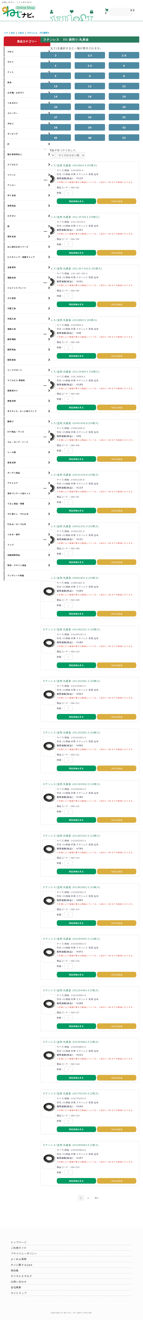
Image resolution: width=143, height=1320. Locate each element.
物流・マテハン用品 (16, 565)
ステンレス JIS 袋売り (38, 32)
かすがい (11, 215)
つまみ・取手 (13, 534)
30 (90, 117)
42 (124, 127)
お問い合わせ (19, 1281)
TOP (6, 32)
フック (10, 544)
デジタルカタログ (21, 1276)
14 (56, 96)
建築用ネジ (12, 390)
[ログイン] (91, 12)
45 (56, 138)
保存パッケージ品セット (19, 493)
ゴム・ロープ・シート (17, 441)
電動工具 (11, 328)
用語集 (15, 1270)
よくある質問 (19, 1259)
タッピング (12, 133)
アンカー (11, 185)
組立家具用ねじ (14, 154)
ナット (10, 72)
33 (124, 117)
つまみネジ (12, 102)
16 (90, 96)
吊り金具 (11, 195)
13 (124, 86)
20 (56, 107)
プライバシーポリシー (24, 1253)
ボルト (10, 61)
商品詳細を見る (76, 201)
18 (124, 96)
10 (56, 86)
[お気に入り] (71, 12)
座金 (13, 32)
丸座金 (21, 32)
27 (56, 117)
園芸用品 (11, 349)
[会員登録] (52, 12)
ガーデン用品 (13, 472)
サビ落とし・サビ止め (17, 513)
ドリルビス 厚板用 (16, 380)
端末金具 (11, 236)
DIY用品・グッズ (15, 431)
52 (124, 138)
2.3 (90, 55)
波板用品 (11, 205)
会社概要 (16, 1287)
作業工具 (11, 308)
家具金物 (11, 462)
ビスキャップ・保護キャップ (21, 257)
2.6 (124, 55)
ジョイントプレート (16, 287)
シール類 (11, 452)
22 (90, 107)
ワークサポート (14, 370)
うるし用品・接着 (15, 503)
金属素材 (11, 267)
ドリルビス (12, 164)
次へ (97, 1197)
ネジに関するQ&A (22, 1265)
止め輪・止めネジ (15, 92)
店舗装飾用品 (13, 555)
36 (56, 127)
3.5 (90, 65)
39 (90, 127)
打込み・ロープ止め (16, 524)
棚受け (10, 421)
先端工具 (11, 318)
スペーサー (12, 113)
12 (90, 86)
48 (90, 138)
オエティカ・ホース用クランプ (21, 411)
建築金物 (11, 400)
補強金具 (11, 277)
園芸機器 (11, 339)
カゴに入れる (116, 201)
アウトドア (12, 483)
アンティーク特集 (15, 575)
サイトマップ (19, 1293)
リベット (11, 174)
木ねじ (10, 123)
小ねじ (10, 51)
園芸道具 (11, 359)
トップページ (19, 1242)
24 (124, 107)
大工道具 (11, 298)
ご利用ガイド (19, 1248)
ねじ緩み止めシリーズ (17, 246)
